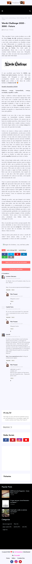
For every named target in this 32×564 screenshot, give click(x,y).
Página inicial (5, 18)
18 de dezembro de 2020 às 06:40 (13, 278)
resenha (17, 527)
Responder (8, 290)
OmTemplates (18, 552)
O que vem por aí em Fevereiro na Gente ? (19, 501)
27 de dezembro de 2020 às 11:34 (13, 336)
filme (16, 524)
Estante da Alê (11, 38)
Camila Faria (9, 307)
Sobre (13, 558)
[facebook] (6, 440)
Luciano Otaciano (11, 276)
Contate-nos (21, 558)
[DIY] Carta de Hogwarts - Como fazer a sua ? (19, 492)
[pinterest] (13, 440)
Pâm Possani (6, 29)
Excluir (13, 290)
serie (24, 527)
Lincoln (8, 334)
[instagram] (19, 440)
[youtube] (26, 440)
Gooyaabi (17, 555)
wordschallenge (12, 18)
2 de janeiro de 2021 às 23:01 (16, 296)
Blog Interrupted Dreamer (16, 7)
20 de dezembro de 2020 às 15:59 (13, 309)
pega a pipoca (7, 527)
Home (8, 558)
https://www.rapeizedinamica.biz (14, 356)
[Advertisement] (16, 458)
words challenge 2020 (12, 250)
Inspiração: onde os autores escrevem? (18, 511)
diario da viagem (7, 524)
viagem (5, 529)
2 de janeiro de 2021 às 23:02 (16, 366)
